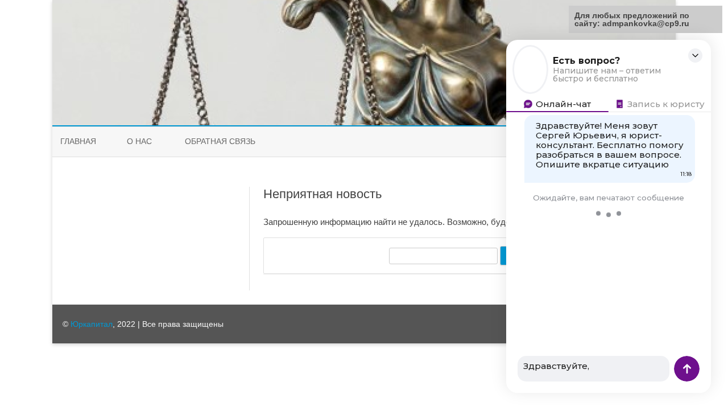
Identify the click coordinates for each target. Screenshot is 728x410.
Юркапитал (92, 324)
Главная (78, 141)
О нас (139, 141)
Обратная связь (220, 141)
